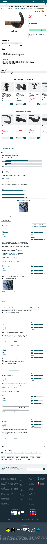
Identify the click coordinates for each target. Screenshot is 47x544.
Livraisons (12, 485)
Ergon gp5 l (38, 457)
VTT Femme (31, 500)
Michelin (21, 493)
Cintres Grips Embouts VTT (31, 452)
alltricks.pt (42, 483)
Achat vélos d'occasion (5, 490)
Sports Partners (38, 34)
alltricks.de (42, 480)
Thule (20, 480)
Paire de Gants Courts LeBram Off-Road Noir (20, 95)
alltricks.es (42, 479)
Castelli (20, 478)
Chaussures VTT (32, 485)
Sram (20, 484)
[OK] (44, 469)
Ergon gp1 (3, 457)
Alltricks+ (2, 502)
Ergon (29, 10)
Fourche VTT (31, 492)
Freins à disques (32, 493)
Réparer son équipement (5, 499)
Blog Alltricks (3, 484)
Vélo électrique (32, 484)
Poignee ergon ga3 (19, 459)
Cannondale (21, 495)
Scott (20, 500)
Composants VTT (10, 8)
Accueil (2, 8)
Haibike (20, 488)
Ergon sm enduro (10, 457)
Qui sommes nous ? (4, 477)
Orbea (20, 501)
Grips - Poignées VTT (19, 452)
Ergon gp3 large (24, 457)
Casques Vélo (31, 502)
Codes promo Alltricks (5, 495)
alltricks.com (42, 478)
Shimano (21, 481)
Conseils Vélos (13, 484)
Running (30, 479)
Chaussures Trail (32, 497)
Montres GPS (31, 488)
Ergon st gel (11, 459)
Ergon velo (32, 457)
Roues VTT (31, 483)
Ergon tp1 (17, 457)
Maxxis (20, 483)
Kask (20, 479)
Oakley (20, 489)
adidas (20, 499)
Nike (20, 491)
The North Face (22, 496)
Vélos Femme (31, 498)
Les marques (21, 476)
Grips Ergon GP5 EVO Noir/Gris (6, 128)
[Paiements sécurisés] (17, 513)
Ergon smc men (4, 459)
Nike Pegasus (22, 498)
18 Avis (6, 36)
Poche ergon (27, 459)
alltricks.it (41, 482)
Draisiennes (31, 494)
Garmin (20, 486)
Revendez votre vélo (14, 489)
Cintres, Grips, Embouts (19, 8)
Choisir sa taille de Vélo (14, 482)
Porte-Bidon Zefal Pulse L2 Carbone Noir (34, 95)
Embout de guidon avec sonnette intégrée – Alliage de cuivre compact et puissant (7, 95)
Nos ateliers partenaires (14, 483)
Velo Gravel (31, 499)
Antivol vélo (31, 495)
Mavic (20, 485)
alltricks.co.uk (42, 477)
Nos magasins (13, 479)
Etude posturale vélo (14, 488)
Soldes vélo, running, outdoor (6, 504)
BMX (29, 503)
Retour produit (13, 478)
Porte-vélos (31, 489)
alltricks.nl (42, 484)
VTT (5, 8)
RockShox (21, 490)
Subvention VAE (13, 492)
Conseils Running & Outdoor (15, 480)
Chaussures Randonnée (33, 482)
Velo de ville (31, 487)
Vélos (30, 477)
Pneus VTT (31, 480)
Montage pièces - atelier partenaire (11, 43)
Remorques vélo (32, 504)
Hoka (20, 494)
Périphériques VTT (8, 452)
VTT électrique (31, 490)
